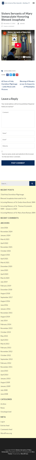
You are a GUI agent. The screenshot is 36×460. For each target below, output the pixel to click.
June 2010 (4, 371)
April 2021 (4, 259)
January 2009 (5, 386)
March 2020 (5, 278)
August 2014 (5, 317)
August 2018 (5, 293)
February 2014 (6, 324)
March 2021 (5, 262)
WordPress (24, 454)
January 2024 (5, 235)
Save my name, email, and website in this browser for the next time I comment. (18, 155)
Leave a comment (9, 26)
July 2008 (4, 390)
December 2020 (6, 266)
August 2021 (5, 255)
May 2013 (4, 336)
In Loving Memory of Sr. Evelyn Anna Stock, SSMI (18, 202)
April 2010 (4, 375)
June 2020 (4, 270)
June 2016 (4, 305)
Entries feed (5, 426)
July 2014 (4, 320)
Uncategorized (6, 412)
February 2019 (6, 286)
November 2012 (6, 351)
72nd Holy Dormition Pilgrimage (12, 194)
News (14, 71)
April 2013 (4, 340)
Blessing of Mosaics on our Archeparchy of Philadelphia (27, 84)
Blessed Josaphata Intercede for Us (13, 198)
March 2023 (5, 239)
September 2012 (7, 359)
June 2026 (4, 228)
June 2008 (4, 394)
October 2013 (6, 332)
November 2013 (6, 328)
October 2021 (6, 251)
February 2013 (6, 348)
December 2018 (6, 290)
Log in (3, 422)
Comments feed (6, 429)
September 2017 (7, 297)
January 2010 (5, 379)
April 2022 (4, 243)
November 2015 (6, 313)
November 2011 (6, 367)
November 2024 (6, 232)
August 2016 (5, 301)
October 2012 (6, 355)
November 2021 (6, 247)
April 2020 (4, 274)
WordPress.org (6, 433)
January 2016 (5, 309)
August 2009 (5, 382)
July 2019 (4, 282)
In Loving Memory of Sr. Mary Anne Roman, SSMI (18, 213)
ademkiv (22, 23)
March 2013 (5, 344)
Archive (3, 404)
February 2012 (6, 363)
